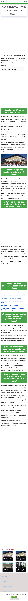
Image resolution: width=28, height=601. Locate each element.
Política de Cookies (7, 591)
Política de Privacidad (7, 586)
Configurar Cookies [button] (14, 599)
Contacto (4, 576)
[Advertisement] (14, 37)
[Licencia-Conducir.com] (5, 1)
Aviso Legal (5, 581)
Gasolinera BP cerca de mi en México (11, 298)
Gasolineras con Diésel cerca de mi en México (12, 301)
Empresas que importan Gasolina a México (13, 292)
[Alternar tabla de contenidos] (21, 69)
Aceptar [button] (14, 596)
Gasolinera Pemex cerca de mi (9, 305)
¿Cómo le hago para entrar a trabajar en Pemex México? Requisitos (12, 309)
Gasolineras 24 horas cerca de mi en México (13, 295)
